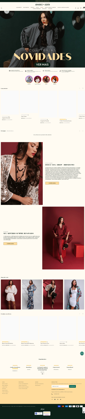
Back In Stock (10, 130)
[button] (83, 88)
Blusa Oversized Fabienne (27, 343)
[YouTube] (60, 399)
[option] (42, 1)
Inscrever (72, 386)
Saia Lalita (62, 343)
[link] (11, 294)
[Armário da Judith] (22, 173)
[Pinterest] (57, 399)
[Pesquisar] (1, 8)
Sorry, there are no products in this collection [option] (42, 134)
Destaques (3, 130)
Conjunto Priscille (44, 120)
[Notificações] (75, 8)
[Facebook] (52, 399)
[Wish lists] (81, 8)
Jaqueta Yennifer (6, 117)
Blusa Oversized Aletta (7, 343)
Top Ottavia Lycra (44, 343)
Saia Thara (23, 116)
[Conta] (78, 8)
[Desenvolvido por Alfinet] (42, 409)
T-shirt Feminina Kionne (65, 120)
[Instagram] (55, 399)
